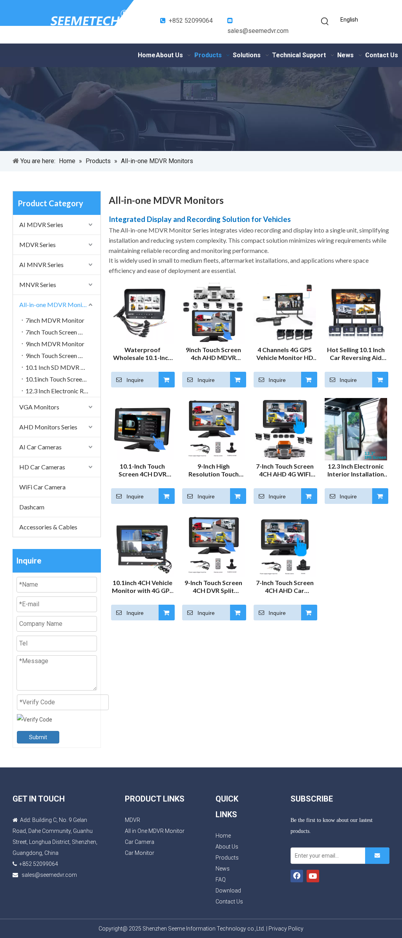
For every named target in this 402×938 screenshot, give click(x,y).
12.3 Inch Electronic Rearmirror (63, 390)
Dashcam (31, 507)
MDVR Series (37, 244)
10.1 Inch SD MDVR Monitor (63, 367)
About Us (227, 846)
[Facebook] (297, 876)
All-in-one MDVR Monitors (56, 304)
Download (228, 890)
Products (227, 857)
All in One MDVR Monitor (155, 831)
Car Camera (139, 842)
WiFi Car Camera (42, 487)
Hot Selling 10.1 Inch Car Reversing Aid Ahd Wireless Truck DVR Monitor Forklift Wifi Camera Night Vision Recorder (356, 354)
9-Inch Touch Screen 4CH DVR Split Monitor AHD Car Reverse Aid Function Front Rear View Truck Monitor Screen (213, 586)
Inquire (135, 380)
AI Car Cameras (40, 447)
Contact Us (229, 901)
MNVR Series (37, 284)
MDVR (132, 820)
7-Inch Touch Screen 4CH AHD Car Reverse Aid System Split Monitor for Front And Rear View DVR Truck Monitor (285, 586)
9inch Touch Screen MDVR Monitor (63, 355)
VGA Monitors (39, 407)
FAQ (221, 879)
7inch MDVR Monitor (55, 320)
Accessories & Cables (48, 527)
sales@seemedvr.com (258, 31)
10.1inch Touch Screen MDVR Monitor (63, 379)
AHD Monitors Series (48, 427)
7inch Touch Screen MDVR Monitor (63, 332)
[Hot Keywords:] (325, 21)
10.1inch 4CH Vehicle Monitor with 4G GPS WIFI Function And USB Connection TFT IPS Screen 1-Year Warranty (142, 586)
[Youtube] (313, 876)
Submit (38, 737)
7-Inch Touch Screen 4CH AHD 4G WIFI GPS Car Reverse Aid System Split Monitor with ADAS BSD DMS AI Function (285, 470)
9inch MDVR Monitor (55, 343)
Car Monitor (139, 853)
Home (223, 836)
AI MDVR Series (41, 224)
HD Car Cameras (42, 467)
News (223, 868)
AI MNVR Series (41, 264)
